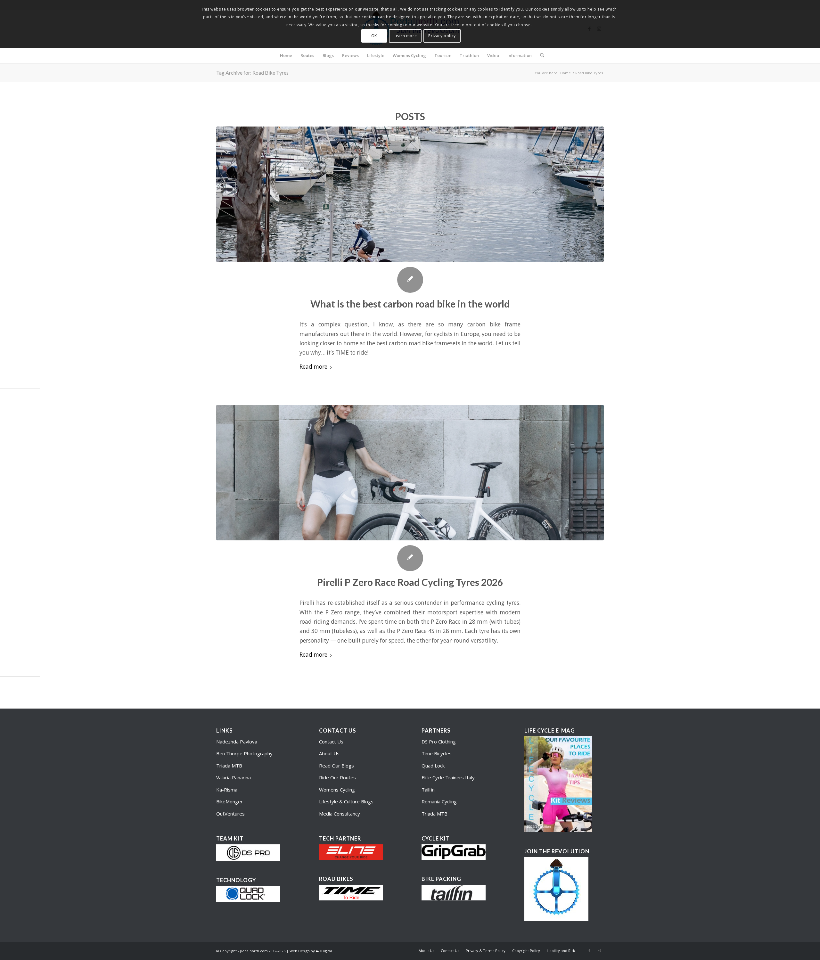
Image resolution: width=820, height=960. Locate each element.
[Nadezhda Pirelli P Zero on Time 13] (410, 472)
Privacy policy (441, 35)
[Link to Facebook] (589, 950)
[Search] (540, 55)
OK (374, 35)
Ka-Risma (227, 789)
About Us (329, 753)
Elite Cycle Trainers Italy (448, 777)
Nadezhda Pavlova (236, 741)
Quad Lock (433, 765)
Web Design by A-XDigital (311, 950)
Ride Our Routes (337, 777)
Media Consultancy (339, 813)
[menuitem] (286, 55)
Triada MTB (229, 765)
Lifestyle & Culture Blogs (346, 801)
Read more (313, 366)
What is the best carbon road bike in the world (410, 303)
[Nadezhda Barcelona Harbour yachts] (410, 194)
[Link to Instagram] (599, 950)
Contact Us (331, 741)
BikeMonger (229, 801)
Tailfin (428, 789)
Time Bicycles (437, 753)
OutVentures (230, 813)
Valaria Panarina (233, 777)
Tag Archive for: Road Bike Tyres (252, 73)
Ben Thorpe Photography (244, 753)
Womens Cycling (337, 789)
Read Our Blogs (336, 765)
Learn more (405, 35)
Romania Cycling (439, 801)
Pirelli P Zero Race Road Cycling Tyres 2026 (410, 582)
